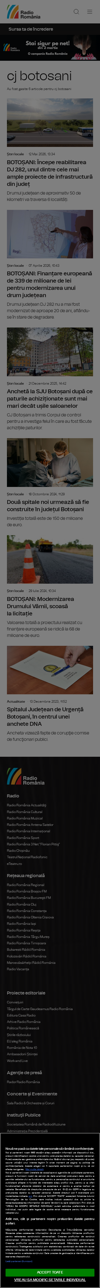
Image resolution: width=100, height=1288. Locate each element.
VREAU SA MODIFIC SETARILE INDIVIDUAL (50, 1280)
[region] (50, 1210)
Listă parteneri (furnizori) (19, 1261)
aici (30, 1196)
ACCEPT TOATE (50, 1272)
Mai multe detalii (35, 1169)
